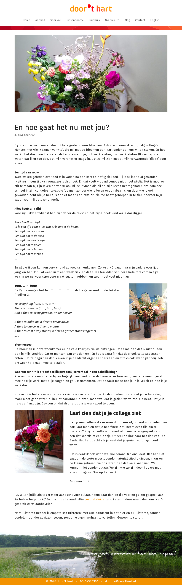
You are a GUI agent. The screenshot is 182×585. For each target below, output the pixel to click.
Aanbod (40, 20)
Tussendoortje (75, 20)
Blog (127, 20)
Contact (140, 20)
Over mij (110, 20)
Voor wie (55, 20)
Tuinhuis (94, 20)
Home (26, 20)
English (154, 20)
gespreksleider (95, 499)
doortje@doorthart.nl (120, 581)
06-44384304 (89, 581)
